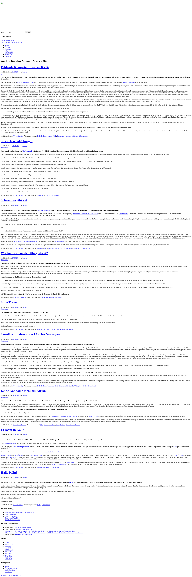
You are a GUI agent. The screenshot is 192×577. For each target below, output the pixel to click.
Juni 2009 (8, 553)
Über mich (8, 47)
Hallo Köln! (9, 472)
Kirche (46, 425)
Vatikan (62, 425)
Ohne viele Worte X (11, 516)
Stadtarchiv (68, 136)
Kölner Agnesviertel (35, 455)
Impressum (8, 54)
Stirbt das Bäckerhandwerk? (24, 527)
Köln (38, 136)
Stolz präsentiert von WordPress (11, 575)
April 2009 (8, 557)
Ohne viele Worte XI (11, 514)
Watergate (77, 386)
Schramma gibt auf (14, 200)
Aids (41, 425)
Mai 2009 (8, 555)
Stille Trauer (9, 302)
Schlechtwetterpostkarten (21, 447)
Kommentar (83, 136)
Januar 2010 (8, 550)
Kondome (52, 425)
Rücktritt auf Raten (129, 82)
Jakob (71, 482)
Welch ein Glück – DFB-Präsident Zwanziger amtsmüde (65, 533)
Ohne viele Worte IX (11, 518)
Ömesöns (8, 49)
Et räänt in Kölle (12, 430)
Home (7, 45)
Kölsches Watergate (54, 248)
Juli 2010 (8, 546)
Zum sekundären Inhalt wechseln (11, 42)
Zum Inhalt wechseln (7, 40)
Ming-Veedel (9, 51)
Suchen (3, 32)
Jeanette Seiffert (49, 452)
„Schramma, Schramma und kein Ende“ (85, 214)
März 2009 (8, 559)
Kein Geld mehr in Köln (12, 520)
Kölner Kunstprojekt (9, 443)
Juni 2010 (8, 548)
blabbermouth (27, 151)
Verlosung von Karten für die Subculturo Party (19, 512)
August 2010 (9, 544)
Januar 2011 (8, 542)
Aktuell (7, 566)
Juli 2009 (8, 551)
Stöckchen (40, 195)
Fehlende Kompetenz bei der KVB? (25, 67)
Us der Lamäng (18, 136)
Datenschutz (9, 56)
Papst (58, 425)
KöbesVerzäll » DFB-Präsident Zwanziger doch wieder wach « (25, 533)
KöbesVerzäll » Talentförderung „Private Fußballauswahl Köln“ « (25, 531)
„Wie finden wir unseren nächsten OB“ (25, 241)
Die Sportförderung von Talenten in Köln (62, 531)
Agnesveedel (41, 467)
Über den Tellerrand (19, 297)
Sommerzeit (44, 297)
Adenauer (40, 248)
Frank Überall (62, 452)
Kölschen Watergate (44, 210)
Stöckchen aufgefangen (16, 141)
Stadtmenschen (123, 214)
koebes (24, 72)
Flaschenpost (9, 53)
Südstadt (75, 136)
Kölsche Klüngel (46, 136)
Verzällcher (8, 572)
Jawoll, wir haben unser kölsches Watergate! (31, 334)
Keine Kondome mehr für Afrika (23, 391)
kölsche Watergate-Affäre (25, 82)
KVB (54, 136)
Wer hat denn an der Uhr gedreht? (24, 253)
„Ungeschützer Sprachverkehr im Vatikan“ (64, 416)
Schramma (60, 136)
